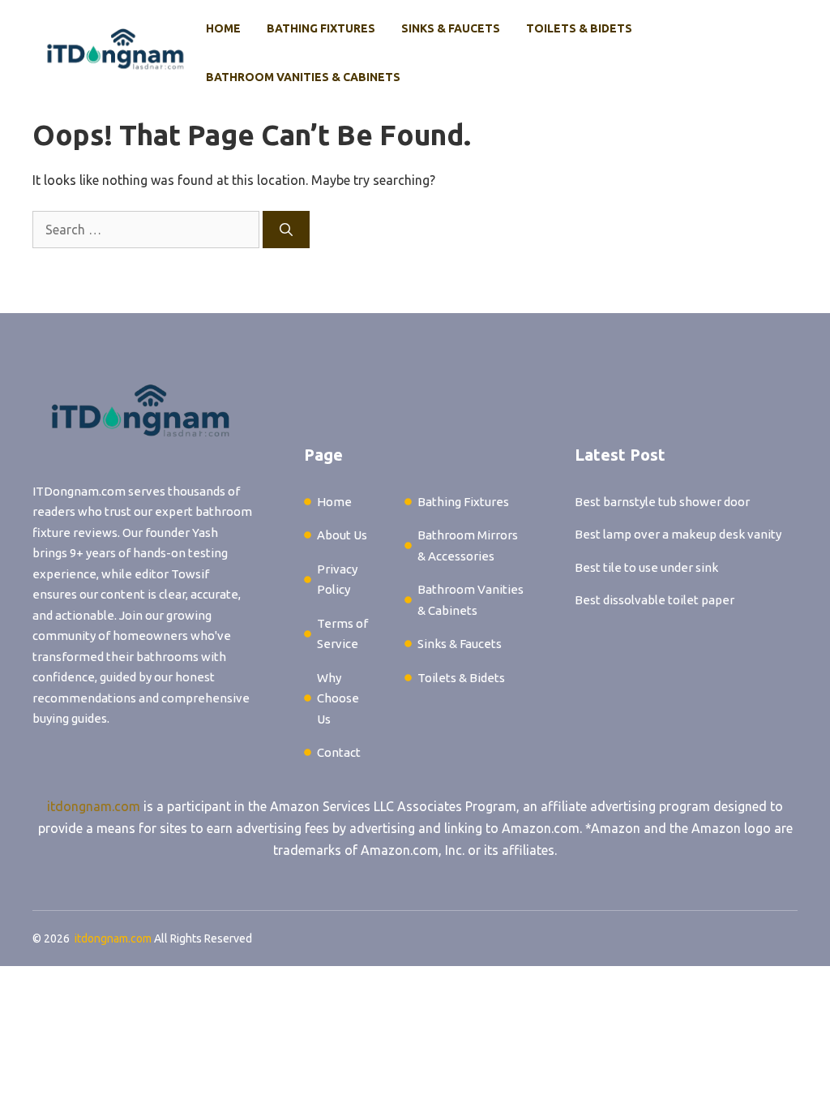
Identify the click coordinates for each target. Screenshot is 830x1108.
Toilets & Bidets (579, 28)
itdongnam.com (93, 806)
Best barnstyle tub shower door (662, 502)
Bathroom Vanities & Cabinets (303, 77)
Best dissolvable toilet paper (654, 600)
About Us (342, 535)
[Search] (286, 229)
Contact (339, 752)
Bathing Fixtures (321, 28)
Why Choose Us (338, 698)
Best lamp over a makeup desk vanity (678, 534)
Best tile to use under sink (646, 567)
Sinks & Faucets (450, 28)
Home (223, 28)
